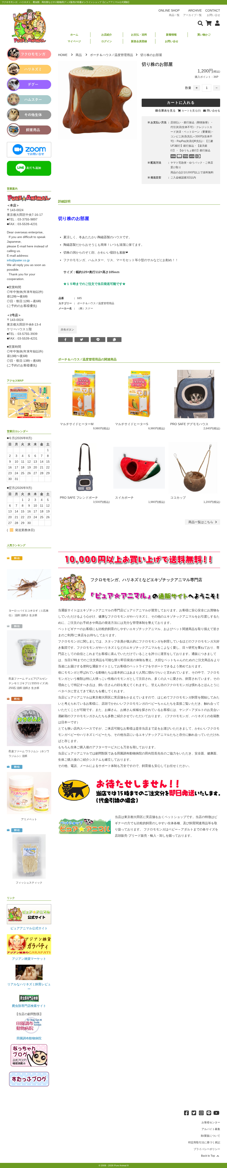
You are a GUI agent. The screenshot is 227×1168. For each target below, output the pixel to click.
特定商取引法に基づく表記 (204, 1142)
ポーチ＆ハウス (101, 55)
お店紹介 (106, 34)
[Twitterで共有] (81, 339)
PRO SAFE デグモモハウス (189, 424)
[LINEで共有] (98, 339)
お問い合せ (171, 41)
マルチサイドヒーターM (77, 424)
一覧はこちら (201, 522)
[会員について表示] (216, 22)
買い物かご (204, 34)
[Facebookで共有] (65, 339)
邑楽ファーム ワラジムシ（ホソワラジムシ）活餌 (29, 754)
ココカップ (178, 497)
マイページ (74, 41)
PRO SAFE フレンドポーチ (79, 497)
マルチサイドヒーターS (131, 424)
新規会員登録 (139, 41)
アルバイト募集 (211, 1129)
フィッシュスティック (29, 882)
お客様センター (211, 1122)
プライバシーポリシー (207, 1149)
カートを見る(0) (191, 110)
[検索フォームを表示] (200, 23)
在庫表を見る (167, 110)
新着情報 (171, 34)
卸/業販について (210, 1135)
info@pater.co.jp (18, 260)
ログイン (106, 41)
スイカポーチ (124, 497)
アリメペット (29, 819)
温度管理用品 (123, 55)
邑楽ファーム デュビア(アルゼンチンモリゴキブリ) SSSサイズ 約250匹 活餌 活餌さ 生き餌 (28, 683)
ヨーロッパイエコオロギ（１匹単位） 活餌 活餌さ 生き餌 (29, 613)
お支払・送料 (139, 34)
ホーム (74, 34)
